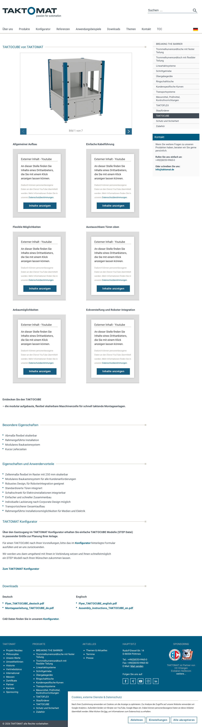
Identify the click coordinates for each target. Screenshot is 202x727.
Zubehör (160, 126)
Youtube (140, 681)
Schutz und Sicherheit (167, 121)
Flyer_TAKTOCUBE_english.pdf (98, 603)
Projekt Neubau (14, 650)
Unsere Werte (13, 658)
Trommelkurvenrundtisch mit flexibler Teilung (175, 59)
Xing (133, 681)
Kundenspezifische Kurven (169, 86)
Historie (10, 665)
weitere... (181, 673)
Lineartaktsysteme (166, 65)
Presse (89, 658)
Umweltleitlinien (14, 661)
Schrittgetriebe (164, 71)
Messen (10, 676)
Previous (23, 131)
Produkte (24, 29)
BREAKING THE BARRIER (169, 44)
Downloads (113, 29)
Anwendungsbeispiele (88, 29)
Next (128, 131)
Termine (90, 654)
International (12, 673)
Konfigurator (43, 29)
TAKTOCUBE (162, 115)
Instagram (148, 681)
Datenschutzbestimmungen (41, 197)
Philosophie (12, 654)
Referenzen (63, 29)
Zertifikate (11, 680)
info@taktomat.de (164, 169)
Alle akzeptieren (184, 719)
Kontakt (146, 29)
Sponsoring (12, 692)
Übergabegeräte (164, 76)
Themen (131, 29)
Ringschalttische (165, 81)
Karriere (10, 688)
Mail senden (137, 666)
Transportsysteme (165, 91)
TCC (159, 29)
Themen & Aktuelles (96, 650)
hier (105, 711)
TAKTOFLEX (162, 105)
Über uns (8, 29)
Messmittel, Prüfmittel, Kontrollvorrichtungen (168, 99)
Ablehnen (137, 719)
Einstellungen (158, 719)
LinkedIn (156, 681)
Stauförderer (162, 110)
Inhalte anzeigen (40, 205)
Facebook (125, 681)
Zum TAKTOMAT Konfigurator (21, 568)
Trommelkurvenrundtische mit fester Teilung (175, 51)
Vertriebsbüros (14, 669)
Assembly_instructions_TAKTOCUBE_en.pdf (106, 608)
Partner (10, 684)
